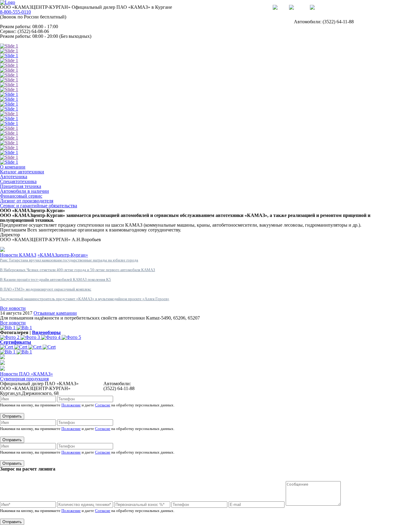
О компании (12, 166)
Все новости (13, 308)
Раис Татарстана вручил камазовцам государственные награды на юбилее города (69, 260)
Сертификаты (15, 342)
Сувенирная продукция (24, 378)
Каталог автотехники (22, 171)
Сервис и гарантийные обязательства (38, 205)
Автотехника (13, 176)
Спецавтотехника (18, 181)
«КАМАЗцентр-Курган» (62, 255)
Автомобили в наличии (24, 191)
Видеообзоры (46, 332)
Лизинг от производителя (26, 200)
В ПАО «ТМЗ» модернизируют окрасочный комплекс (45, 289)
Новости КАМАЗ (18, 255)
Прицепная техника (20, 186)
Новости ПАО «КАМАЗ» (26, 373)
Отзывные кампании (55, 313)
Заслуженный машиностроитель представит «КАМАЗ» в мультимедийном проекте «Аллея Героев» (84, 299)
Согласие (102, 405)
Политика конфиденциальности (267, 383)
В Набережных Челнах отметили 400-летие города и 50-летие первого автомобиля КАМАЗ (77, 269)
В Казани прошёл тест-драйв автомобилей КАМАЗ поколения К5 (55, 279)
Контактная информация (25, 41)
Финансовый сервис (21, 196)
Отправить (12, 416)
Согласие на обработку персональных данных (281, 388)
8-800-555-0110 (15, 12)
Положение (71, 405)
